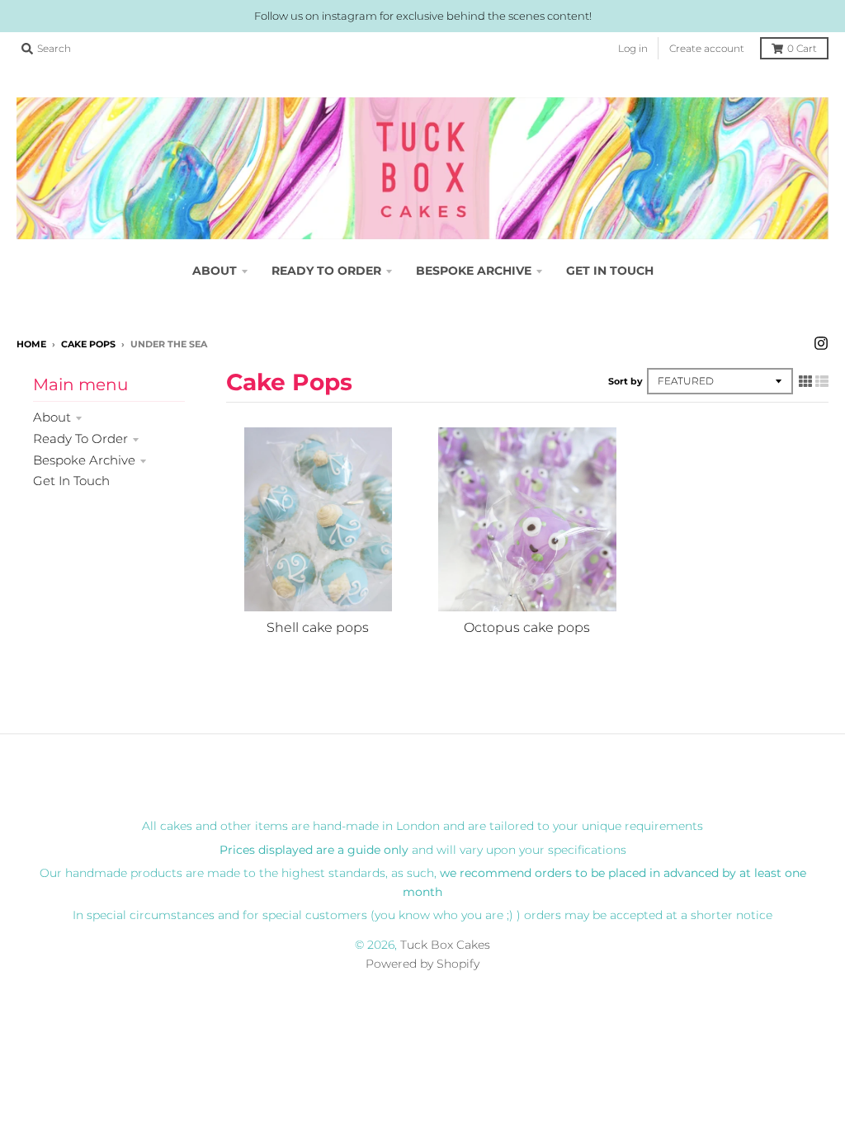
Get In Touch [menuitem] (610, 270)
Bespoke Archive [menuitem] (473, 270)
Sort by (625, 381)
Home (31, 344)
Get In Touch (71, 480)
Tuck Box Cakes (445, 944)
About (52, 417)
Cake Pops (88, 344)
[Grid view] (805, 381)
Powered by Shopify (422, 963)
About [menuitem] (214, 270)
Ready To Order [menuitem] (326, 270)
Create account (706, 48)
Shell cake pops (318, 627)
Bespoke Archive (84, 460)
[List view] (821, 381)
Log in (633, 48)
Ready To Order (80, 438)
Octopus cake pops (527, 627)
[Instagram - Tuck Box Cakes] (821, 343)
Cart (802, 48)
